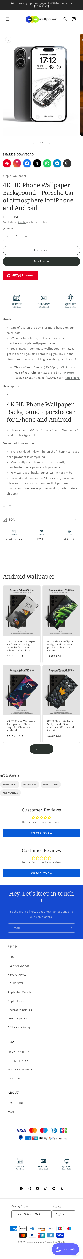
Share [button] (10, 505)
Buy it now (41, 261)
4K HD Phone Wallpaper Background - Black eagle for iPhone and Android (21, 726)
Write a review (41, 832)
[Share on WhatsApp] (47, 163)
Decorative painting (20, 1009)
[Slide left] (33, 142)
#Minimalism (50, 784)
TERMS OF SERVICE (20, 1069)
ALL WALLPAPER (18, 965)
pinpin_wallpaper (35, 1242)
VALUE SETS (15, 983)
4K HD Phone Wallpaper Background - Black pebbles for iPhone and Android (61, 726)
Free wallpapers (18, 1018)
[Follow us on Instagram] (17, 163)
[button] (7, 19)
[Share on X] (37, 163)
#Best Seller (10, 784)
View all (41, 749)
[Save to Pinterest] (7, 163)
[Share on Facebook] (27, 163)
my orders (14, 1078)
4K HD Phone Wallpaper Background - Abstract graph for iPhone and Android (61, 646)
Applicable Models (19, 992)
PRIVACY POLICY (18, 1052)
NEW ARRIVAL (17, 974)
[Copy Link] (67, 163)
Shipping (22, 222)
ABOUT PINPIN (17, 1103)
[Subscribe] (71, 928)
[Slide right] (50, 142)
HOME (12, 957)
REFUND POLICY (18, 1061)
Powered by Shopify (55, 1242)
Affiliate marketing (19, 1027)
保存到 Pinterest (23, 275)
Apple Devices (17, 1001)
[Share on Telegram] (57, 163)
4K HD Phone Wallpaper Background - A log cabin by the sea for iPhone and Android (21, 646)
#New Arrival (10, 792)
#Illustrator (30, 784)
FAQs (11, 1111)
